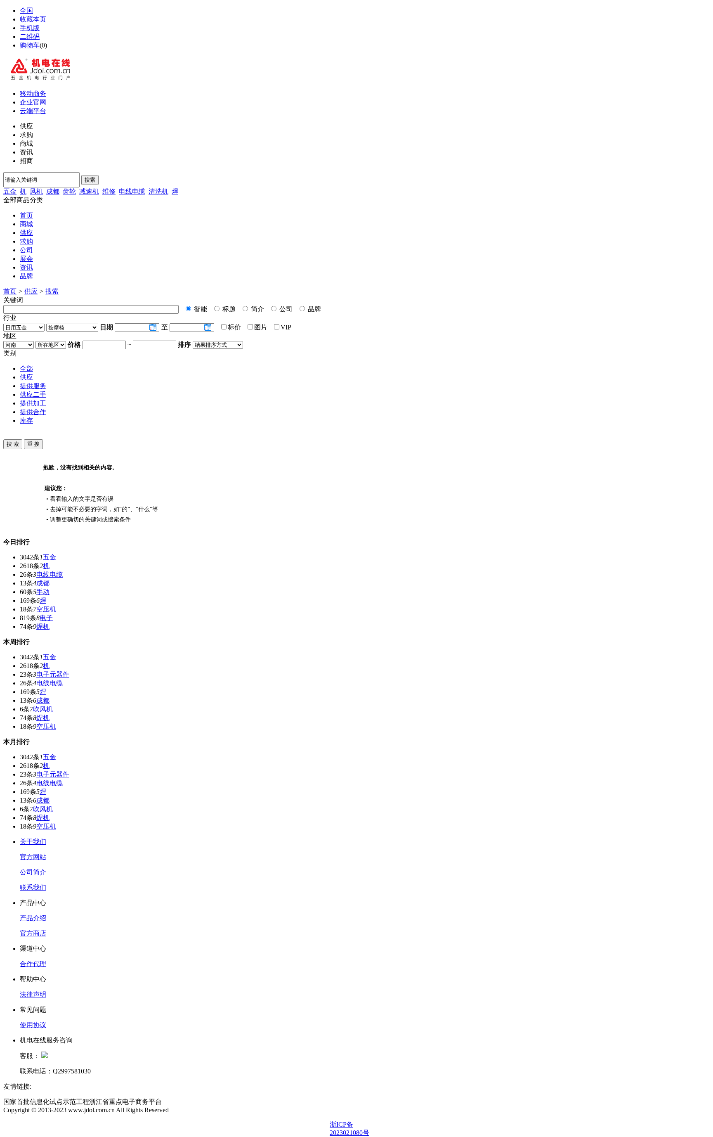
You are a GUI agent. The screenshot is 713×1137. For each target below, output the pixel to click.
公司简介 (33, 872)
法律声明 (33, 994)
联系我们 (33, 887)
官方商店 (33, 933)
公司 (26, 249)
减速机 (89, 191)
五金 (10, 191)
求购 (26, 241)
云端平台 (33, 110)
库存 (26, 420)
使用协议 (33, 1024)
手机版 (30, 27)
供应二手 (33, 394)
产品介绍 (33, 917)
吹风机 (43, 709)
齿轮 (69, 191)
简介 (256, 309)
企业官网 (33, 102)
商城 (26, 223)
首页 (26, 215)
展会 (26, 258)
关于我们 (33, 841)
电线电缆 (132, 191)
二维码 (30, 36)
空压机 (46, 609)
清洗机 (158, 191)
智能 (199, 309)
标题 (228, 309)
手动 (43, 591)
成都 (52, 191)
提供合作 (33, 411)
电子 (46, 617)
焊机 (43, 626)
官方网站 (33, 856)
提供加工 (33, 403)
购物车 (30, 45)
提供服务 (33, 385)
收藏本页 (33, 19)
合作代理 (33, 963)
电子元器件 (52, 674)
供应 (26, 232)
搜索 (90, 180)
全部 (26, 368)
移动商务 (33, 93)
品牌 (26, 276)
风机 (36, 191)
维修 (109, 191)
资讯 (26, 267)
